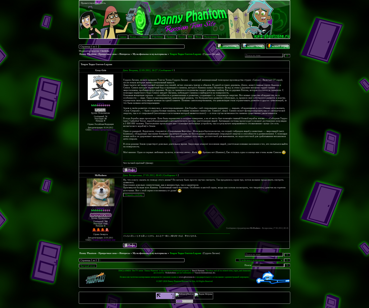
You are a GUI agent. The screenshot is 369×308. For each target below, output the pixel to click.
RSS (190, 36)
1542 (105, 224)
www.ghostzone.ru (187, 277)
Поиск (181, 36)
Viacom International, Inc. (205, 273)
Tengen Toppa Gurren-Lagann (185, 54)
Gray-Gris (100, 70)
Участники (157, 36)
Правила (170, 36)
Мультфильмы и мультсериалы (150, 54)
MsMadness (101, 175)
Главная (122, 36)
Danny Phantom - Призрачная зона (98, 54)
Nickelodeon (170, 273)
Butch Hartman (198, 271)
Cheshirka (104, 51)
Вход (198, 36)
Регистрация (210, 36)
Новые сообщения (139, 36)
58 (105, 119)
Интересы (124, 54)
